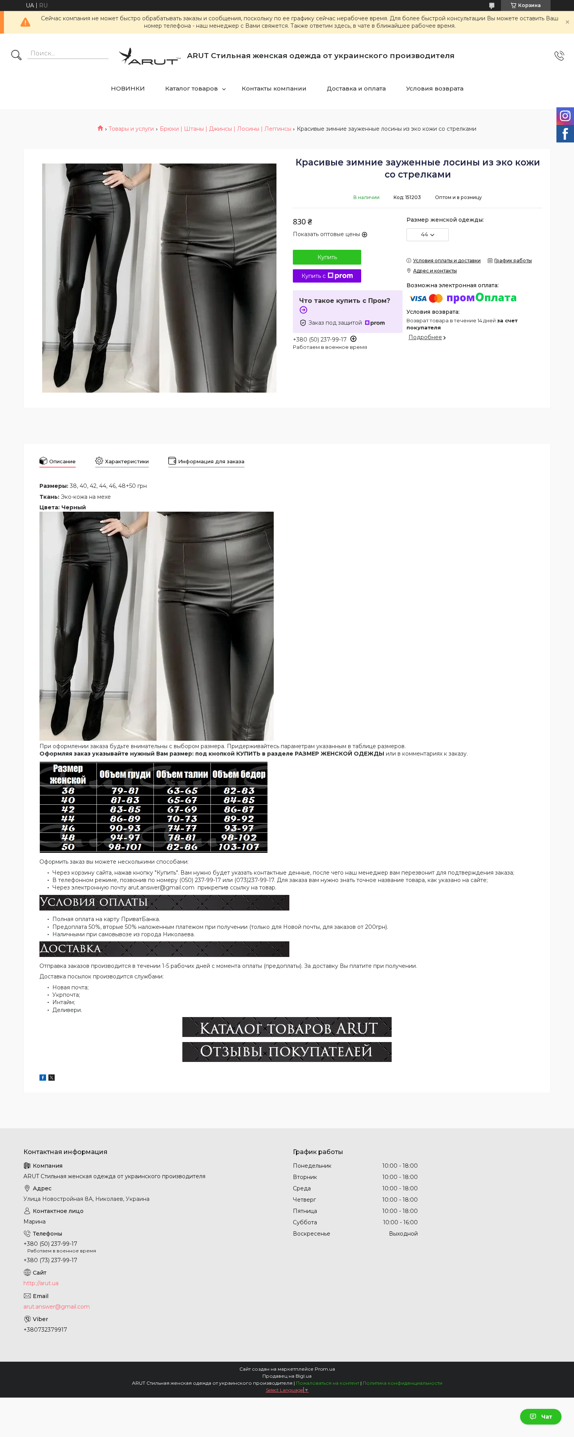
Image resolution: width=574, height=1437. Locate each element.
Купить (327, 257)
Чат (546, 1416)
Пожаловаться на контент (327, 1383)
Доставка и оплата (356, 88)
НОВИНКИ (128, 88)
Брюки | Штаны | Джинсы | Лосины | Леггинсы (225, 128)
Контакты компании (274, 88)
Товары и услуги (131, 128)
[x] (51, 1078)
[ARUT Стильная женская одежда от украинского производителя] (150, 55)
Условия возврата (434, 88)
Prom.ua (325, 1369)
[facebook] (42, 1078)
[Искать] (16, 55)
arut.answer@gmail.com (56, 1306)
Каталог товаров (191, 88)
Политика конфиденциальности (402, 1383)
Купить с (313, 275)
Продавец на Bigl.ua (287, 1376)
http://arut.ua (41, 1283)
